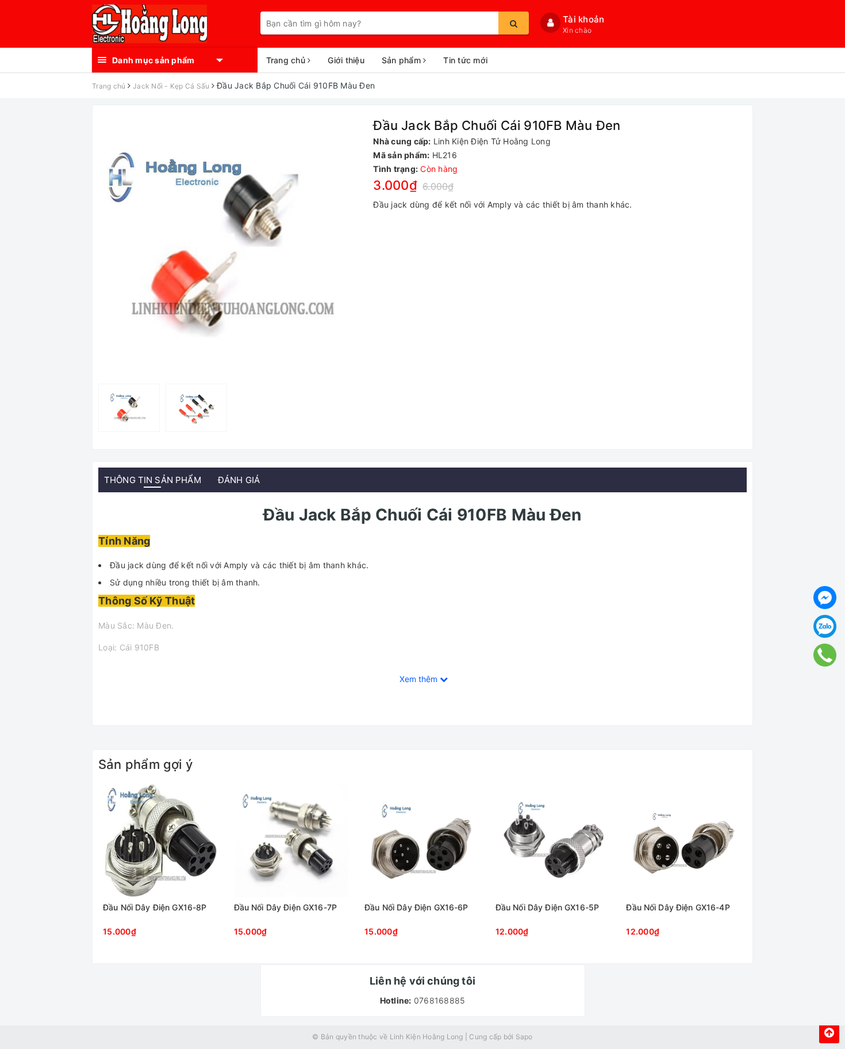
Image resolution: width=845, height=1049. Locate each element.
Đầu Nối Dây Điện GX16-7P (285, 907)
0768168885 (439, 1000)
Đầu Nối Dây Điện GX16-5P (547, 907)
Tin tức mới (465, 60)
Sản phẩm (402, 60)
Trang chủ (287, 60)
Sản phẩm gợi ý (145, 764)
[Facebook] (824, 597)
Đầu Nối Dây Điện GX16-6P (416, 907)
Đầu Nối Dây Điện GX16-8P (154, 907)
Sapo (524, 1036)
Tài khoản (583, 19)
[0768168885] (825, 655)
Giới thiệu (346, 60)
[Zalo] (824, 626)
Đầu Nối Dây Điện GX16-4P (677, 907)
